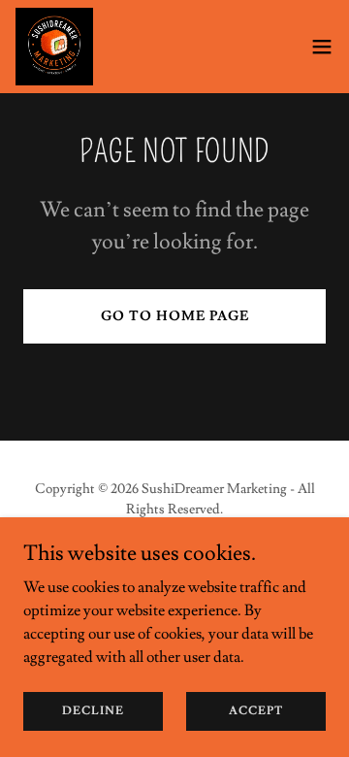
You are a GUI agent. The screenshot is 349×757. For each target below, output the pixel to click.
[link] (54, 46)
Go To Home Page (175, 316)
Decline (93, 711)
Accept (256, 711)
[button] (321, 46)
